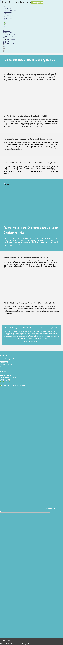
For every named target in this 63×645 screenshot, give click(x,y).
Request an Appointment (9, 359)
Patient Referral (6, 364)
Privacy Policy (7, 640)
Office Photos (50, 508)
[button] (37, 2)
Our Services (4, 363)
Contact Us (4, 361)
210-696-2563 (5, 379)
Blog (1, 366)
